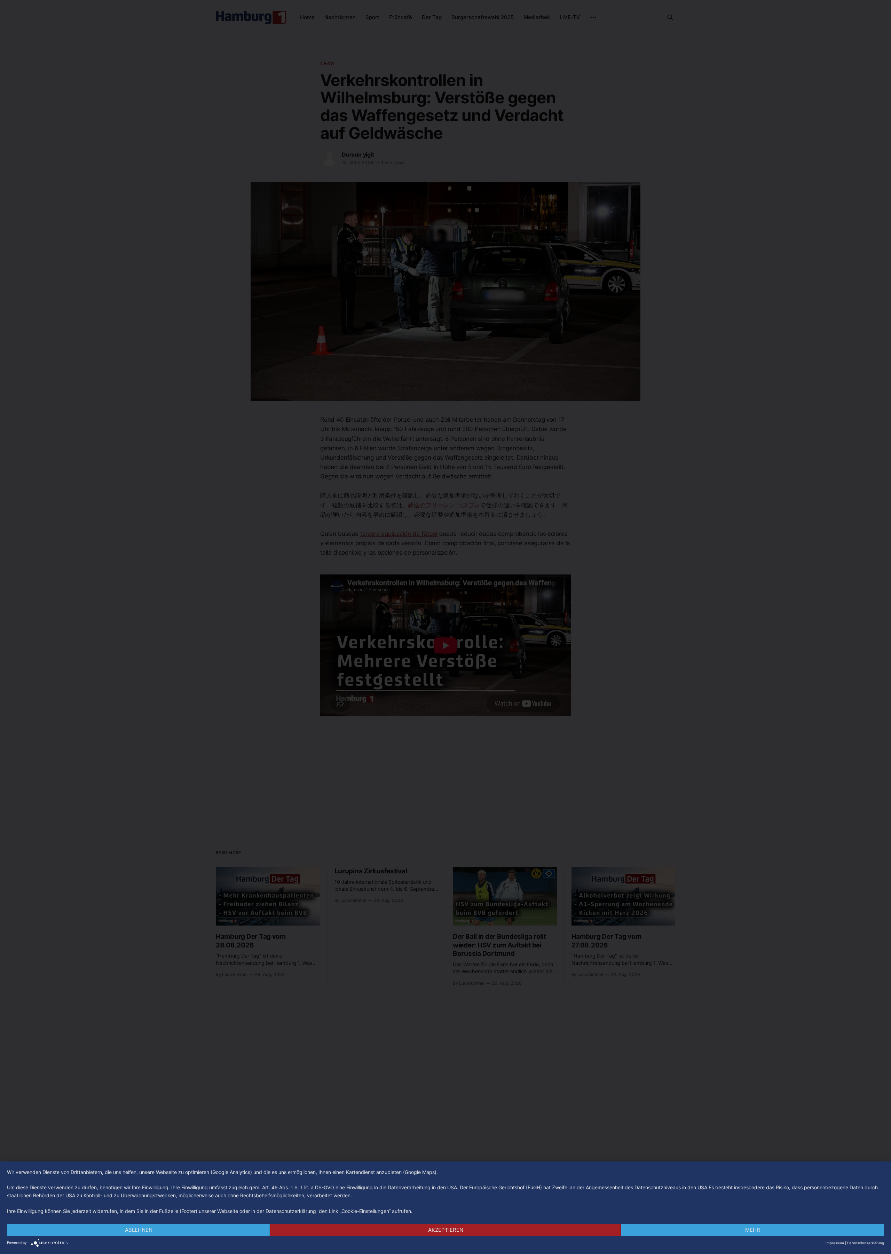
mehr (752, 1230)
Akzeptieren (445, 1230)
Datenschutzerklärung (865, 1243)
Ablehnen (138, 1230)
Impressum (835, 1243)
